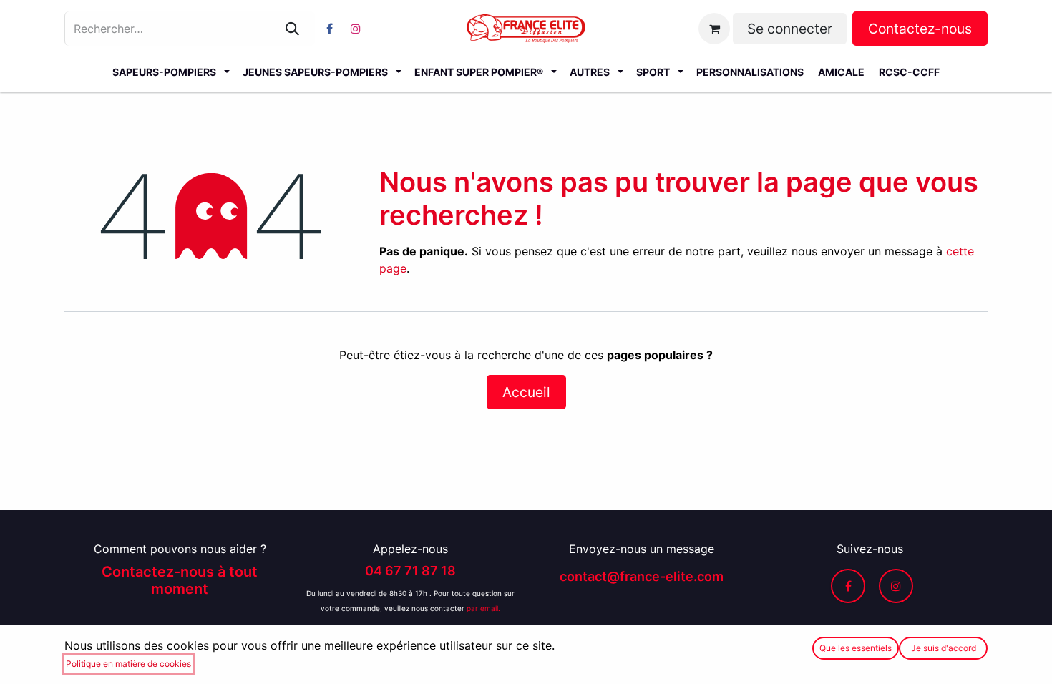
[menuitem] (170, 71)
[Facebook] (329, 28)
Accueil (526, 392)
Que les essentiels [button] (855, 648)
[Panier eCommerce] (714, 28)
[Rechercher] (292, 28)
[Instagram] (355, 28)
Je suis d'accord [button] (943, 648)
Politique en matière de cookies (128, 663)
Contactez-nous (920, 28)
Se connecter (789, 28)
